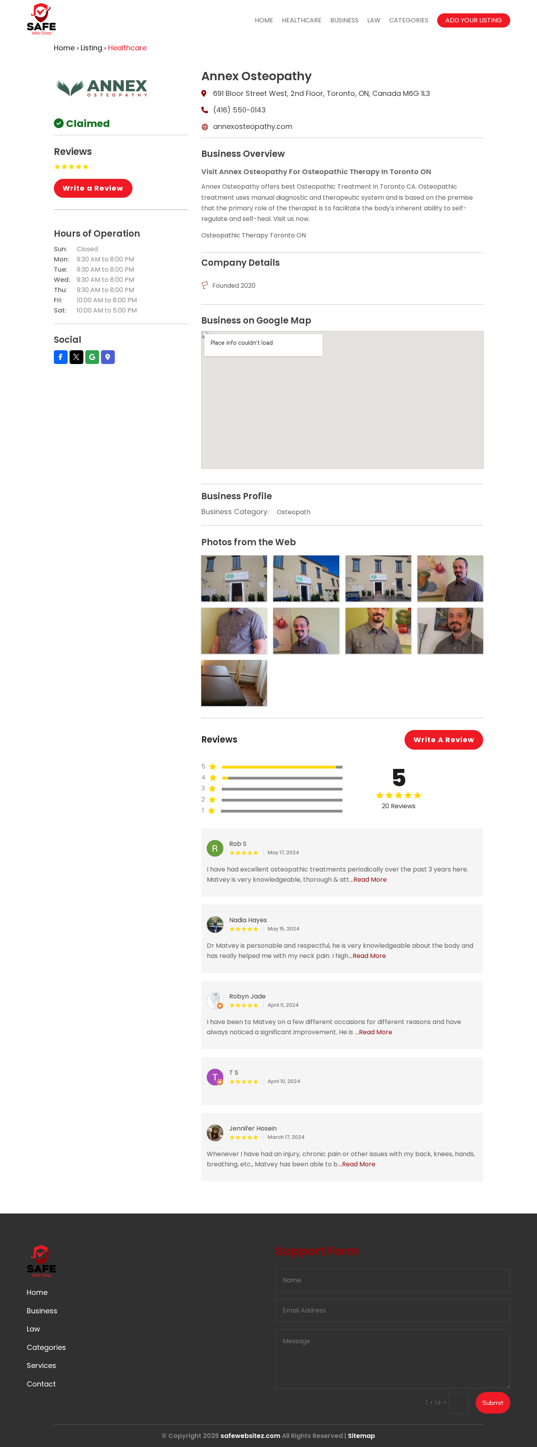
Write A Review (444, 740)
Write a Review (93, 188)
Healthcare (302, 20)
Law (374, 20)
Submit (493, 1403)
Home (264, 20)
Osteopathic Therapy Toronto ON (253, 235)
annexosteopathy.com (252, 126)
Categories (408, 20)
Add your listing (473, 20)
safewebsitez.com (250, 1435)
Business (344, 20)
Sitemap (361, 1435)
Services (41, 1365)
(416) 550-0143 (239, 110)
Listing (91, 48)
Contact (41, 1384)
